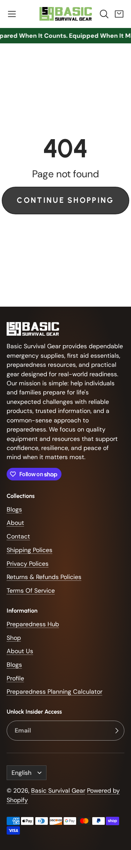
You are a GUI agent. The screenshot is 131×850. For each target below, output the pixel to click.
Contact (18, 536)
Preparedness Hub (33, 624)
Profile (15, 678)
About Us (20, 651)
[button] (12, 14)
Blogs (14, 509)
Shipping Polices (29, 550)
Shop (14, 638)
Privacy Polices (28, 563)
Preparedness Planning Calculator (54, 691)
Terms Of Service (31, 590)
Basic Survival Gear (58, 790)
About (15, 523)
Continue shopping (65, 200)
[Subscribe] (116, 731)
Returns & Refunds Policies (44, 577)
